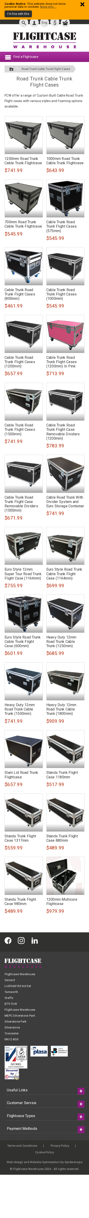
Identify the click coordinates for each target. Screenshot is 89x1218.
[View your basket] (65, 22)
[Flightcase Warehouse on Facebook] (9, 940)
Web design (15, 1162)
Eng (44, 22)
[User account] (34, 22)
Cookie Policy (44, 1152)
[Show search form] (23, 22)
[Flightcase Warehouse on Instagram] (22, 940)
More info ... (48, 6)
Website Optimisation (45, 1162)
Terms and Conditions (22, 1145)
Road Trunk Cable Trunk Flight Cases (46, 69)
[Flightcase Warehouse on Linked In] (35, 940)
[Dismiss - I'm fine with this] (82, 4)
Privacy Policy (60, 1145)
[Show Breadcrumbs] (11, 68)
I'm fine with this (18, 13)
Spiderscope (73, 1162)
